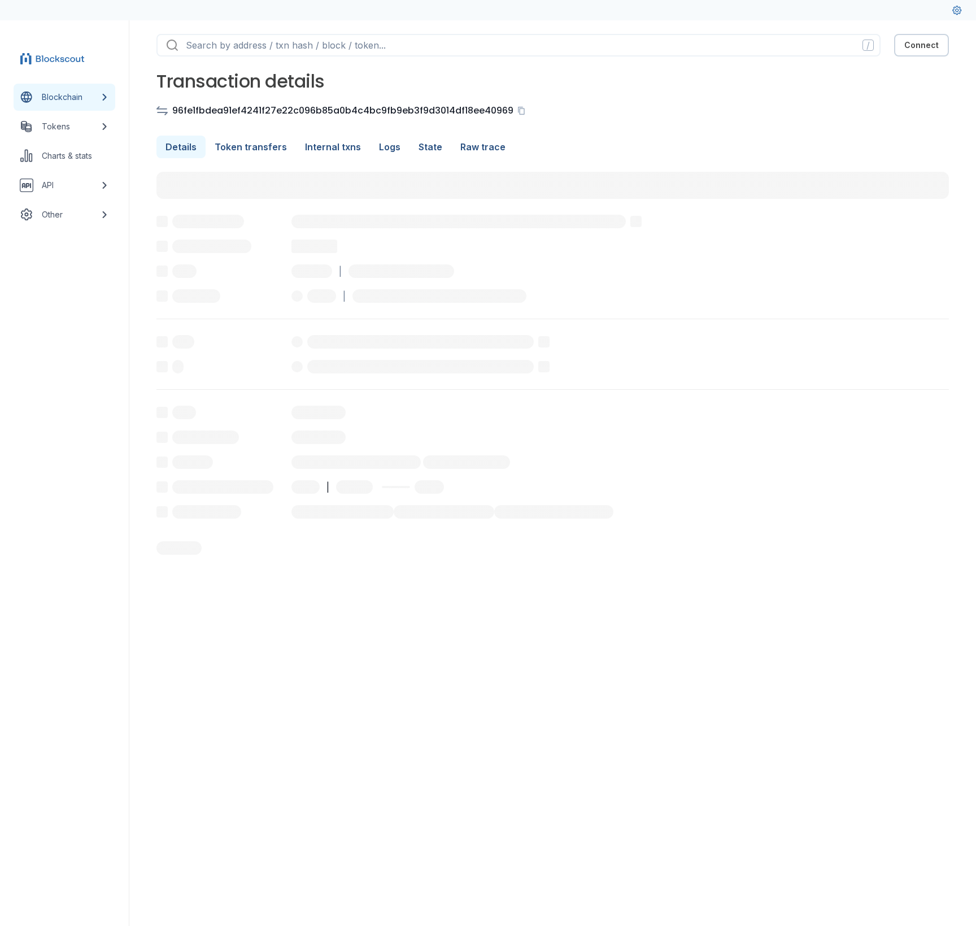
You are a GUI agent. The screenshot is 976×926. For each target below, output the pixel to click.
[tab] (181, 147)
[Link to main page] (54, 59)
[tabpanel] (552, 363)
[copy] (523, 110)
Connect (921, 45)
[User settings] (956, 10)
